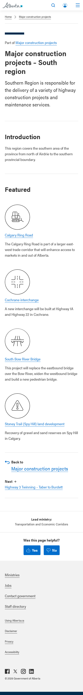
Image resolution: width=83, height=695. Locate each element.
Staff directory (15, 606)
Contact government (20, 595)
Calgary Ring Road (19, 234)
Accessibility (12, 652)
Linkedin (31, 671)
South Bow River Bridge (22, 358)
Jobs (8, 585)
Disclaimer (11, 631)
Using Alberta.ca (14, 620)
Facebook (7, 671)
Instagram (23, 671)
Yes (35, 550)
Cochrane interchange (22, 299)
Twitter (15, 671)
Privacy (9, 641)
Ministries (12, 574)
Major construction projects (35, 17)
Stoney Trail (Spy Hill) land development (34, 423)
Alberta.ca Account (65, 4)
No (54, 550)
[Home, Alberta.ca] (12, 5)
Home (8, 17)
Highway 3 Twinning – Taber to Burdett (34, 486)
